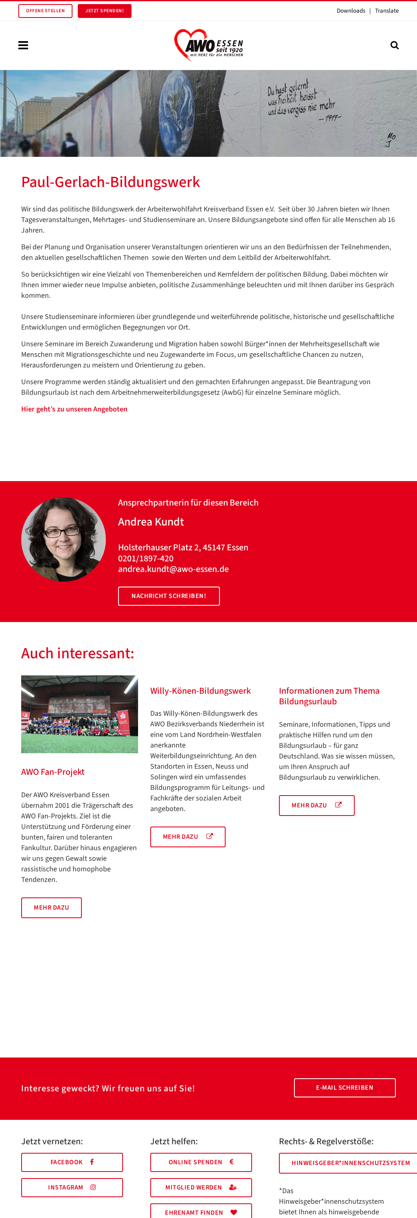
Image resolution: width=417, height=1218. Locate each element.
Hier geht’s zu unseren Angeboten (74, 409)
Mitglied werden (193, 1187)
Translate (387, 11)
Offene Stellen (45, 10)
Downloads (351, 11)
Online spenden (196, 1162)
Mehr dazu (51, 907)
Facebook (66, 1162)
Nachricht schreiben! (169, 595)
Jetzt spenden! (105, 10)
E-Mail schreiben (344, 1087)
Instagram (65, 1187)
